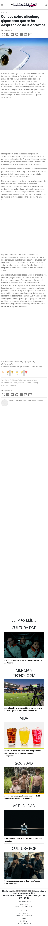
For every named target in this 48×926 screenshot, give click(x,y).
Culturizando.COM (24, 923)
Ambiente (13, 380)
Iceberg (35, 383)
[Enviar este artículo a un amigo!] (3, 35)
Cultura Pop (24, 913)
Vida (26, 380)
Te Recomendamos (24, 901)
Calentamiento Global (9, 383)
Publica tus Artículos (24, 907)
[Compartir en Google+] (21, 35)
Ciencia (21, 383)
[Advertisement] (24, 125)
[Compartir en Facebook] (7, 35)
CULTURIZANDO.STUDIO (23, 891)
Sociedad (24, 921)
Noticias (21, 380)
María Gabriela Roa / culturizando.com (26, 400)
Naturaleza (5, 385)
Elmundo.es (37, 366)
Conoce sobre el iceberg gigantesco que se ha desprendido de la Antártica (23, 20)
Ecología (28, 383)
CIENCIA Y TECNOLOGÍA (24, 916)
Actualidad (5, 380)
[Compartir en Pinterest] (16, 35)
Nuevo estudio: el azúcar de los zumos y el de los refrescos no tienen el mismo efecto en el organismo (22, 753)
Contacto (24, 904)
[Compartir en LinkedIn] (25, 35)
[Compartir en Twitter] (12, 35)
